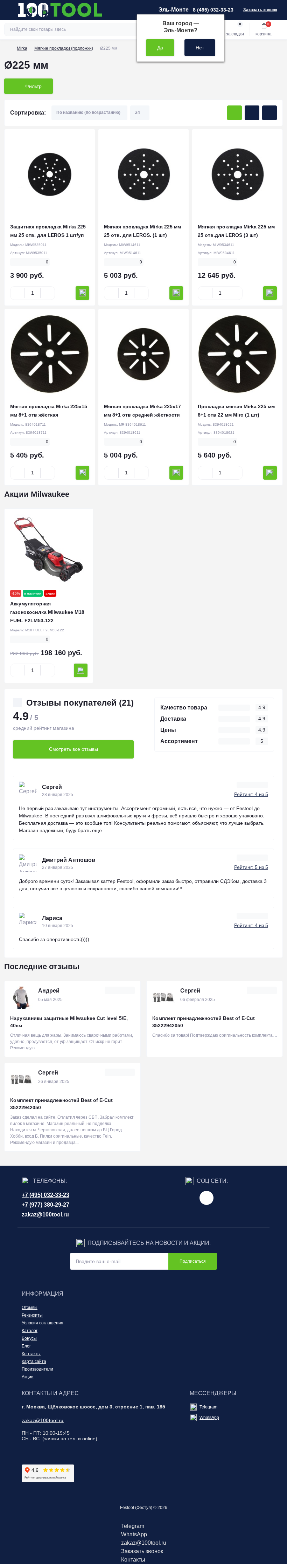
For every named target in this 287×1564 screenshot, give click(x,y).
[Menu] (9, 9)
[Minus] (17, 293)
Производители (37, 1369)
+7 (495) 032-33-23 (45, 1195)
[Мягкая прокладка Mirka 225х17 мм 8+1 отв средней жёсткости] (143, 354)
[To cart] (82, 293)
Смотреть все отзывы (73, 749)
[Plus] (48, 293)
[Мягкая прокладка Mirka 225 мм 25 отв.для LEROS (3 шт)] (237, 174)
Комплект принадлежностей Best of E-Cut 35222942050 (203, 1021)
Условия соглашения (42, 1323)
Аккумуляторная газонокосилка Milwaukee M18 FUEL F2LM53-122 (47, 612)
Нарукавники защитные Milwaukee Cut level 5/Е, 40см (69, 1021)
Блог (26, 1346)
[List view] (252, 112)
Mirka (22, 48)
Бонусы (29, 1338)
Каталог (29, 1330)
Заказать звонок (260, 9)
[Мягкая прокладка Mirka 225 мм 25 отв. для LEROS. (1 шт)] (143, 174)
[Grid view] (234, 112)
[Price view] (269, 112)
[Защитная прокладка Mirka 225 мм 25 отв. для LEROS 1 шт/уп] (49, 174)
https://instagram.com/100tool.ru (207, 1198)
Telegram (208, 1407)
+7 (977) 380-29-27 (45, 1205)
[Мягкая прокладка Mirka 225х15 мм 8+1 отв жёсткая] (49, 354)
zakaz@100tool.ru (45, 1214)
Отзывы (29, 1307)
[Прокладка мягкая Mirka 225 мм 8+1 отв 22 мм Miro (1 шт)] (237, 354)
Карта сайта (34, 1361)
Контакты (31, 1353)
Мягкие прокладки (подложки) (63, 48)
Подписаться (193, 1261)
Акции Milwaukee (36, 494)
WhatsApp (209, 1417)
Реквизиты (32, 1315)
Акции (28, 1376)
